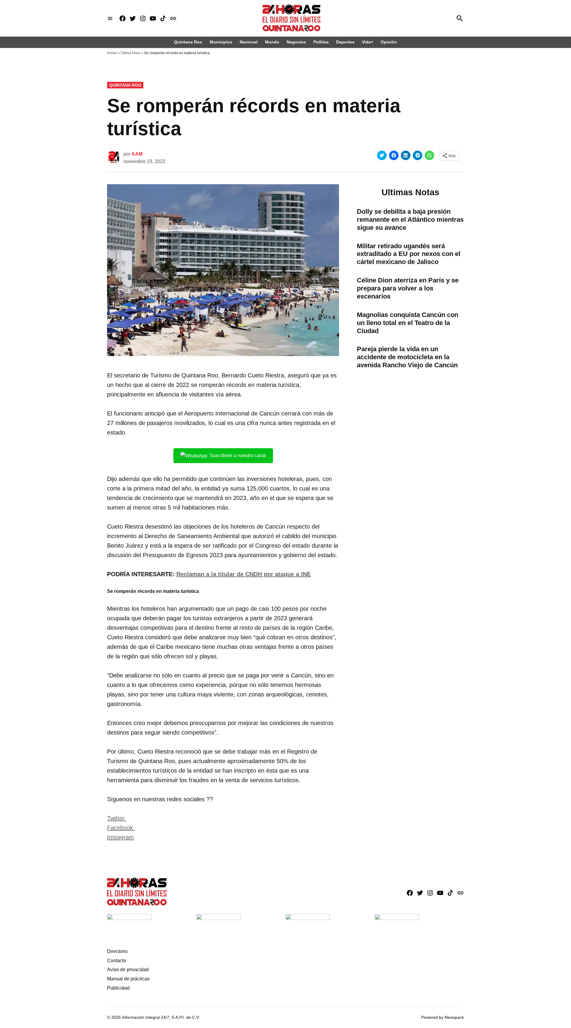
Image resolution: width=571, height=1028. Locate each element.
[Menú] (110, 18)
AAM (136, 154)
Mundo (272, 42)
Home (112, 53)
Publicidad (118, 987)
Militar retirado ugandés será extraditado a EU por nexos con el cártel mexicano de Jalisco (408, 254)
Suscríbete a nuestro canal (238, 455)
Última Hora (130, 53)
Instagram (120, 837)
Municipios (221, 42)
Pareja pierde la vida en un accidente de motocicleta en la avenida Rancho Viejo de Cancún (407, 357)
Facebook (121, 827)
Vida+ (367, 42)
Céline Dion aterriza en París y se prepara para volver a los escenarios (408, 288)
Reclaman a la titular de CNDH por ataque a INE (243, 574)
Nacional (249, 42)
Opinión (389, 42)
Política (321, 42)
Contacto (116, 960)
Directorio (117, 951)
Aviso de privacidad (128, 969)
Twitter (116, 818)
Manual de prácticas (128, 978)
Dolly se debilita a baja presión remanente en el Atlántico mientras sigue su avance (410, 219)
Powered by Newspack (442, 1017)
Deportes (345, 42)
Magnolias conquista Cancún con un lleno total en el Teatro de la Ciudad (407, 323)
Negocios (296, 42)
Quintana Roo (188, 42)
